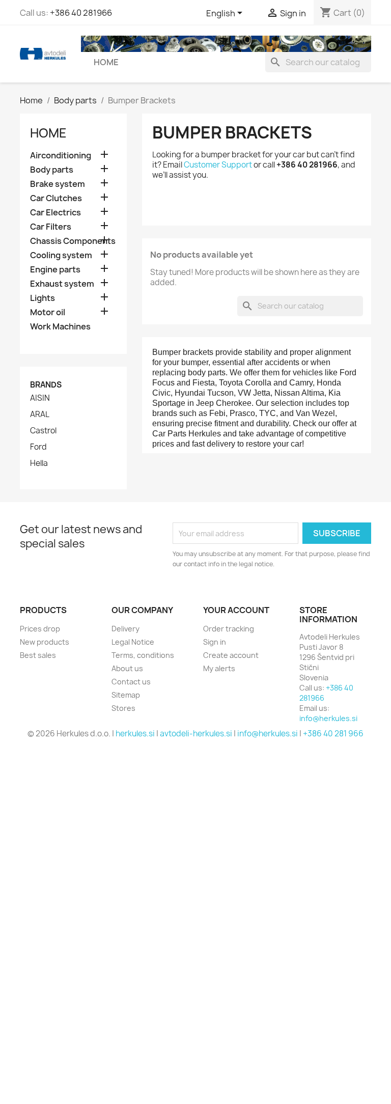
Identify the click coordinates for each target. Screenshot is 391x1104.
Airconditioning (60, 155)
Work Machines (60, 326)
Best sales (38, 655)
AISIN (40, 398)
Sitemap (125, 695)
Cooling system (61, 255)
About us (127, 668)
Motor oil (47, 312)
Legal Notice (132, 642)
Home (106, 62)
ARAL (39, 414)
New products (44, 642)
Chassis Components (73, 241)
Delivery (125, 628)
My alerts (219, 668)
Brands (46, 384)
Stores (123, 708)
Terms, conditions (142, 655)
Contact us (131, 681)
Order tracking (228, 628)
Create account (231, 655)
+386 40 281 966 (333, 733)
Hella (39, 463)
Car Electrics (55, 212)
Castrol (43, 431)
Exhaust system (62, 284)
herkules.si (135, 733)
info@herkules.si (328, 718)
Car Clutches (56, 198)
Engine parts (55, 269)
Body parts (51, 169)
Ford (38, 447)
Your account (236, 610)
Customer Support (218, 164)
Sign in (214, 642)
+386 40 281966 (81, 12)
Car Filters (50, 227)
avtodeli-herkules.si (196, 733)
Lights (42, 298)
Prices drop (40, 628)
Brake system (57, 184)
